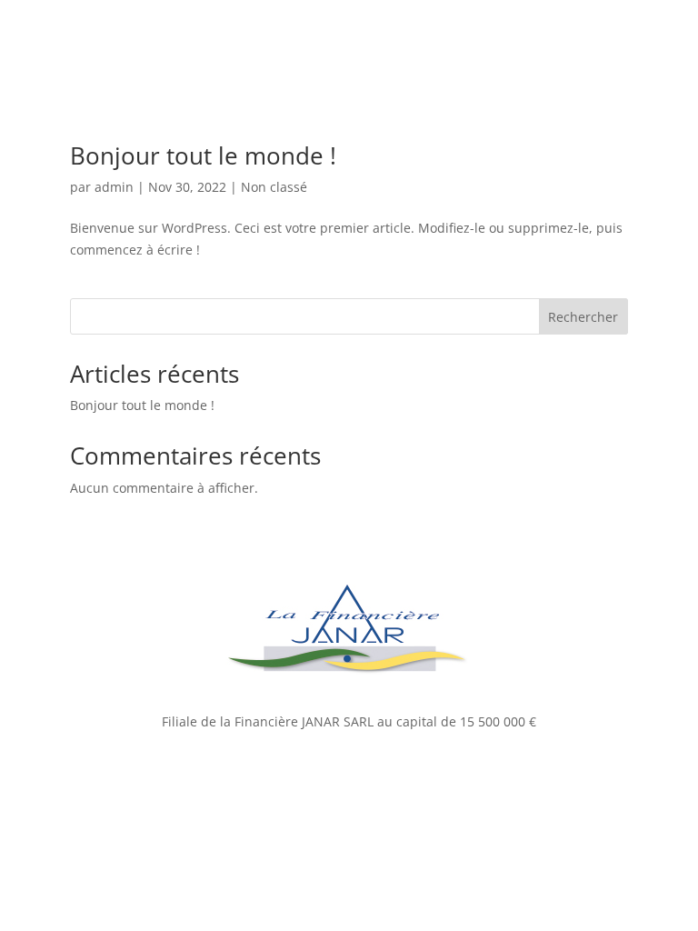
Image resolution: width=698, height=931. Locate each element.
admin (114, 186)
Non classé (274, 186)
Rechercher (583, 316)
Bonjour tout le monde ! (203, 155)
